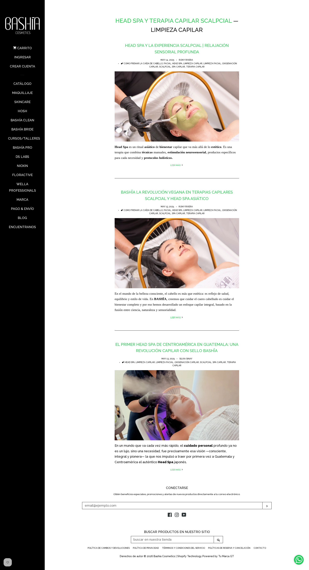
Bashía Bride (22, 129)
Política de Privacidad (146, 548)
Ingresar (22, 57)
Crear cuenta (22, 66)
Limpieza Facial (212, 63)
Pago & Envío (22, 209)
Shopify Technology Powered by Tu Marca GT (205, 556)
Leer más (175, 165)
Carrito (24, 48)
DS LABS (22, 157)
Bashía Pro (22, 147)
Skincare (22, 102)
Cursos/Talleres (22, 138)
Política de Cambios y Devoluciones (109, 548)
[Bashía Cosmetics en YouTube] (184, 515)
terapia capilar (195, 66)
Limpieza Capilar (192, 63)
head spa (177, 63)
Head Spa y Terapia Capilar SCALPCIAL (173, 20)
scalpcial (165, 66)
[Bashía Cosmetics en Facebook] (170, 515)
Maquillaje (22, 93)
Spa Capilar (178, 66)
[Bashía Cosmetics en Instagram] (177, 515)
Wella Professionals (22, 187)
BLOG (22, 218)
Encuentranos (22, 227)
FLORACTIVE (22, 175)
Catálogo (22, 84)
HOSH (22, 111)
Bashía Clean (22, 120)
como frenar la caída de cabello (143, 63)
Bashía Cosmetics (165, 556)
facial (167, 63)
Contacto (260, 548)
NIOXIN (22, 166)
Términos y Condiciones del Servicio (183, 548)
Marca (22, 199)
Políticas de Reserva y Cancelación (229, 548)
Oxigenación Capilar (187, 362)
